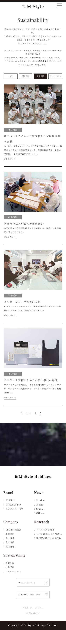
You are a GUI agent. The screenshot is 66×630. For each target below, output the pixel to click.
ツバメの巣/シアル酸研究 (49, 533)
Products (41, 500)
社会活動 (40, 76)
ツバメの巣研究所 (45, 529)
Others (40, 513)
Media (39, 504)
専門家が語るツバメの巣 (48, 538)
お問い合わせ (33, 612)
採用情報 (9, 546)
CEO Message (13, 529)
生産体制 (9, 533)
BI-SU (8, 500)
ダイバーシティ (55, 76)
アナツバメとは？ (14, 508)
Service (40, 508)
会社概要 (9, 538)
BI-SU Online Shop (27, 582)
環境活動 (25, 76)
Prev (27, 413)
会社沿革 (9, 542)
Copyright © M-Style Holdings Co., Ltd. (33, 625)
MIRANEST (11, 504)
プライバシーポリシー (33, 607)
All (11, 76)
